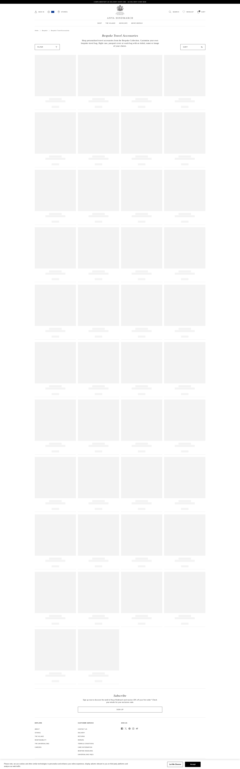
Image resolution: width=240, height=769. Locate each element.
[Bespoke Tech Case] (55, 656)
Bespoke (45, 30)
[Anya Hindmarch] (120, 12)
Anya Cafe (123, 23)
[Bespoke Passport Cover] (184, 82)
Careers (38, 747)
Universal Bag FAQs (85, 754)
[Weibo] (137, 728)
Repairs (81, 740)
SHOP (99, 23)
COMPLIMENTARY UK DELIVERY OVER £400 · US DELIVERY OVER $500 (120, 2)
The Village (39, 736)
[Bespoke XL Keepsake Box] (55, 484)
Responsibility (40, 740)
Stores (38, 732)
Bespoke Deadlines (85, 751)
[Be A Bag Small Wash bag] (98, 312)
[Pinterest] (129, 729)
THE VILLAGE (110, 23)
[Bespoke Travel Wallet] (55, 82)
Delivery (81, 732)
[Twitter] (126, 729)
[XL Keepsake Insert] (141, 541)
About (37, 729)
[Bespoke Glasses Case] (141, 197)
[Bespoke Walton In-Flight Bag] (184, 599)
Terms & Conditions (86, 743)
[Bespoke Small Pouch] (98, 427)
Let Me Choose (175, 764)
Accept (193, 764)
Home (36, 30)
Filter (40, 47)
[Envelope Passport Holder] (141, 139)
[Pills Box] (184, 197)
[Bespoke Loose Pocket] (55, 599)
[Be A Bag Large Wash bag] (141, 312)
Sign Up (120, 709)
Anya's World (137, 23)
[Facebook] (122, 729)
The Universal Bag (42, 743)
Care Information (85, 747)
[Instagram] (133, 729)
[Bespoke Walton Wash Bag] (141, 254)
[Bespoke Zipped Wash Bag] (55, 254)
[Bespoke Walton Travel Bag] (184, 312)
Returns (81, 736)
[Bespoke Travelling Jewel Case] (141, 369)
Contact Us (82, 729)
